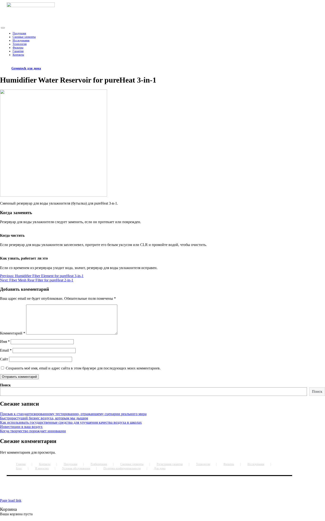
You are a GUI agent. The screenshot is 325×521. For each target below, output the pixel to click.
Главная (21, 464)
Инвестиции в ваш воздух (21, 427)
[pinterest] (140, 491)
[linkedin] (142, 491)
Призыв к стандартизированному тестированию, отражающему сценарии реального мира (73, 414)
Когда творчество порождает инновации (33, 431)
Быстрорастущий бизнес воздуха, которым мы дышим (44, 418)
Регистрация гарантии (170, 464)
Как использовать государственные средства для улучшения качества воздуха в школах (71, 422)
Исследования (255, 464)
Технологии (203, 464)
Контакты (44, 464)
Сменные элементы (131, 464)
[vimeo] (143, 491)
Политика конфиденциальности (122, 468)
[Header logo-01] (31, 6)
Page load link (10, 500)
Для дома (159, 468)
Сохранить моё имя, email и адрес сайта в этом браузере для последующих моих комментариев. (83, 368)
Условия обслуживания (76, 468)
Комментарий (12, 333)
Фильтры (228, 464)
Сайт (4, 359)
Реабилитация (99, 464)
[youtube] (141, 491)
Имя (5, 341)
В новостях (42, 468)
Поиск (5, 385)
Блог (19, 468)
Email (6, 350)
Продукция (70, 464)
